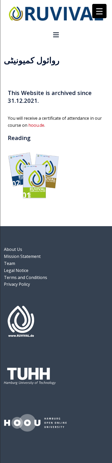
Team (9, 263)
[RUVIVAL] (56, 15)
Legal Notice (16, 270)
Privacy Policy (17, 284)
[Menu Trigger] (99, 11)
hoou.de (36, 125)
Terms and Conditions (25, 277)
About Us (13, 249)
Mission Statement (22, 256)
